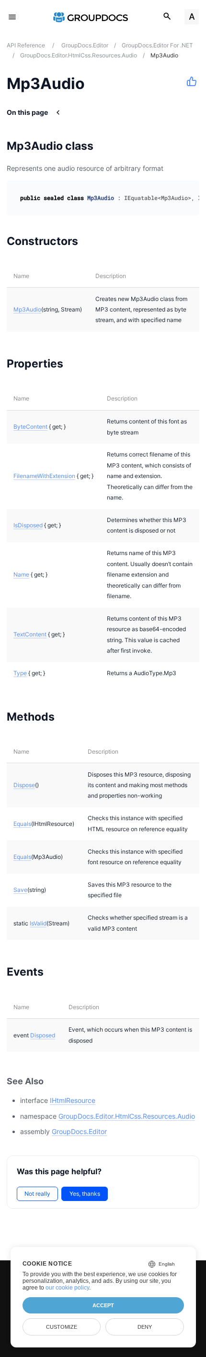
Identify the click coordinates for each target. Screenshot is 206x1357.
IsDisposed (28, 525)
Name (21, 574)
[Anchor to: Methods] (67, 716)
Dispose (24, 785)
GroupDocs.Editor (79, 1131)
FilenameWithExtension (44, 475)
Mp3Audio (27, 309)
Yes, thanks (84, 1193)
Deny (144, 1327)
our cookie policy (67, 1287)
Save (20, 889)
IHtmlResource (72, 1100)
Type (20, 673)
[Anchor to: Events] (56, 971)
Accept (103, 1305)
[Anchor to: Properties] (75, 363)
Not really (37, 1193)
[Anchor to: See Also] (54, 1081)
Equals (22, 823)
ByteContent (30, 426)
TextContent (29, 634)
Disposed (42, 1035)
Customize (61, 1327)
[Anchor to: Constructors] (90, 240)
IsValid (38, 923)
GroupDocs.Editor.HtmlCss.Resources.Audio (126, 1116)
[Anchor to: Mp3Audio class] (105, 146)
